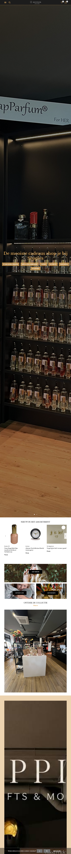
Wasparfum (64, 264)
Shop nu (35, 605)
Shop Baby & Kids (19, 593)
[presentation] (5, 536)
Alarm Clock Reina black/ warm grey (35, 549)
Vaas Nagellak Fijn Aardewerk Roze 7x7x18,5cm (11, 550)
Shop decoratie (51, 593)
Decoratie (53, 264)
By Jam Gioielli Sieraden (10, 264)
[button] (5, 2)
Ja (39, 851)
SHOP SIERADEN (35, 571)
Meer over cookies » (57, 851)
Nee (47, 851)
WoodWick (35, 268)
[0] (66, 2)
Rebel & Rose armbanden (29, 264)
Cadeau (43, 264)
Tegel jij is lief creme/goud (56, 548)
